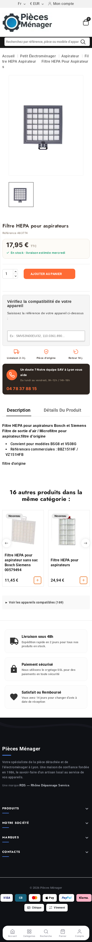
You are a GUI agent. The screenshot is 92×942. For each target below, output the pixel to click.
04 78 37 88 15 (21, 388)
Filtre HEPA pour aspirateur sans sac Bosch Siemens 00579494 (21, 562)
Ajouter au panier (46, 274)
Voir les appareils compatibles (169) (36, 602)
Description (18, 410)
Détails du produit (62, 410)
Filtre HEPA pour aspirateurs (64, 562)
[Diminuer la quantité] (15, 276)
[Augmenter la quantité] (15, 271)
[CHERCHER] (83, 41)
